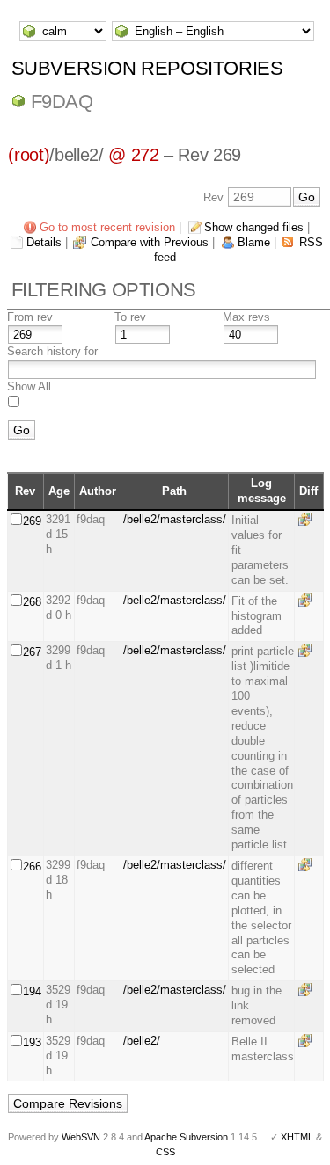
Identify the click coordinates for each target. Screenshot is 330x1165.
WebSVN (81, 1137)
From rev (30, 317)
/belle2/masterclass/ (174, 519)
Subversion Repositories (147, 68)
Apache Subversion (186, 1137)
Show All (29, 386)
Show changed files (254, 227)
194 (32, 991)
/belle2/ (141, 1040)
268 (32, 601)
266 (32, 866)
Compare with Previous (150, 242)
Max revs (246, 317)
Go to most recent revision (107, 227)
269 (32, 521)
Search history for (52, 351)
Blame (254, 242)
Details (44, 242)
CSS (165, 1152)
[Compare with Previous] (308, 519)
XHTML (297, 1137)
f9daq (62, 102)
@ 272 (133, 154)
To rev (130, 317)
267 (32, 652)
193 (32, 1042)
